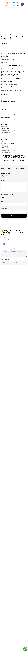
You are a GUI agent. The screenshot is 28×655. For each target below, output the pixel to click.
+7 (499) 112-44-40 (13, 5)
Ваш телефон (5, 259)
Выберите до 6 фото (7, 194)
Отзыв (3, 180)
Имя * (3, 201)
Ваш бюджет (5, 238)
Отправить (14, 216)
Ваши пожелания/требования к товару (12, 249)
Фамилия (4, 208)
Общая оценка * (5, 173)
